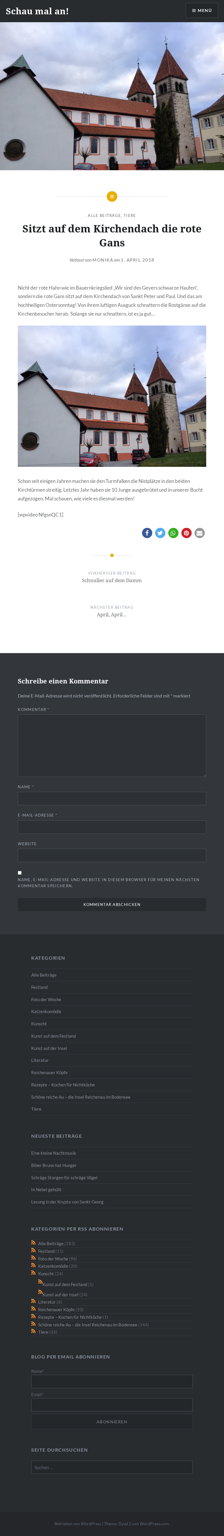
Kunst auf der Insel (49, 1048)
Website (27, 843)
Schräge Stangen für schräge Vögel (64, 1177)
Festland (39, 987)
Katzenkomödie (46, 1011)
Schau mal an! (37, 11)
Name (26, 786)
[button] (147, 533)
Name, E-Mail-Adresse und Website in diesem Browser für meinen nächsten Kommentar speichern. (109, 882)
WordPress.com (154, 1523)
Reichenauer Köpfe (49, 1072)
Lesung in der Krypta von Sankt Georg (67, 1201)
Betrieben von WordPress (78, 1523)
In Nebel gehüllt (46, 1189)
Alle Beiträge (104, 215)
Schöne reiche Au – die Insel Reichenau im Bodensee (80, 1097)
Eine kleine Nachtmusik (53, 1153)
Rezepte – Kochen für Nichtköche (63, 1084)
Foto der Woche (46, 999)
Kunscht (39, 1023)
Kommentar (33, 709)
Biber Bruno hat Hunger (54, 1165)
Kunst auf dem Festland (53, 1036)
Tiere (130, 215)
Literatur (40, 1060)
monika (102, 259)
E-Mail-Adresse (37, 815)
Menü (205, 10)
